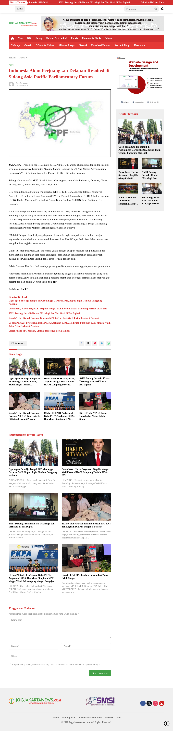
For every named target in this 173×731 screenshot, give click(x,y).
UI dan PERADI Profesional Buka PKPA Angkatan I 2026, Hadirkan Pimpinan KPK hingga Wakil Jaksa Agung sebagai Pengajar (59, 324)
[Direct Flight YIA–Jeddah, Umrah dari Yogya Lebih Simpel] (95, 401)
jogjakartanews (22, 83)
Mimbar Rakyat (67, 45)
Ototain (28, 45)
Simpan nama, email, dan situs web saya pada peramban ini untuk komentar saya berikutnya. (55, 664)
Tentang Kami (68, 717)
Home (20, 8)
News (20, 38)
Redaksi (109, 717)
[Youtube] (161, 704)
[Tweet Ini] (88, 343)
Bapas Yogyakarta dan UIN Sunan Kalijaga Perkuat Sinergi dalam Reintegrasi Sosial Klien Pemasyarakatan (151, 200)
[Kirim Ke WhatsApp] (108, 343)
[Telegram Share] (101, 343)
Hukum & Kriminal (56, 38)
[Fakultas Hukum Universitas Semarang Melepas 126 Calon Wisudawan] (128, 189)
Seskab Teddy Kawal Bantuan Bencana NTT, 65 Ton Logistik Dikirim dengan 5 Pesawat (54, 318)
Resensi (83, 45)
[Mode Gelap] (162, 9)
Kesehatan (139, 45)
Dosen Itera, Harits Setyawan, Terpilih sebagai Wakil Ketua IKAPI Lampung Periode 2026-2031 (58, 308)
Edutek (108, 38)
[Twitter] (149, 704)
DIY (29, 38)
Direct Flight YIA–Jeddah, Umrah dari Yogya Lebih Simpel (39, 331)
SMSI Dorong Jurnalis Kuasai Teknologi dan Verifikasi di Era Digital (66, 2)
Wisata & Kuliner (45, 45)
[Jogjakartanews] (23, 23)
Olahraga (15, 45)
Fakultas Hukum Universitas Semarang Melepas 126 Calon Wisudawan (128, 200)
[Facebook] (143, 704)
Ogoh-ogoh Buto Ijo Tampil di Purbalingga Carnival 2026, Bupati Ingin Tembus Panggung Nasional (55, 302)
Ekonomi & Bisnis (91, 38)
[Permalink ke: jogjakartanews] (11, 84)
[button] (156, 8)
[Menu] (11, 9)
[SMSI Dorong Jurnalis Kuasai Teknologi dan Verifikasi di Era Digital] (95, 366)
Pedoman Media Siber (90, 717)
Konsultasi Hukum (100, 45)
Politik (74, 38)
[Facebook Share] (81, 343)
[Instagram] (155, 704)
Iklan (118, 717)
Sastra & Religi (122, 45)
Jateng (38, 38)
